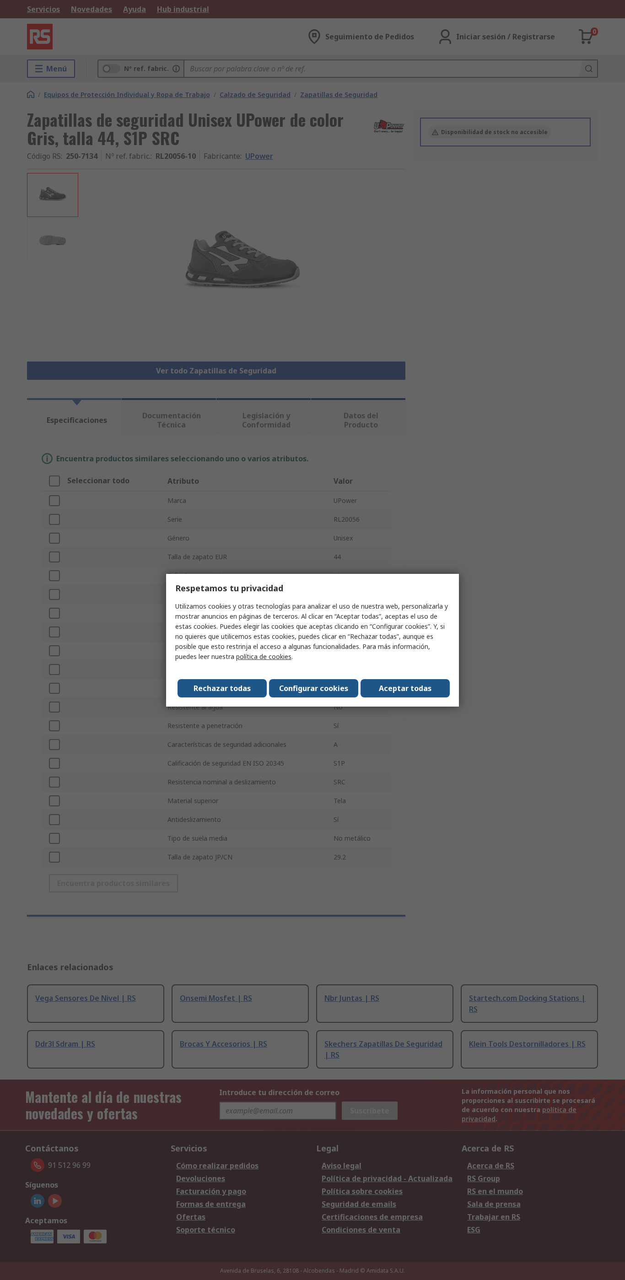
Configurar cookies (313, 688)
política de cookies (263, 656)
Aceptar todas (405, 688)
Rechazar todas (222, 688)
